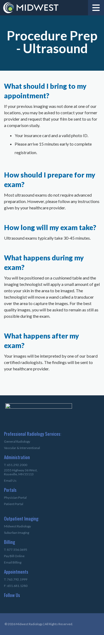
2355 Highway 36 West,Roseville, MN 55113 (21, 472)
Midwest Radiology (17, 526)
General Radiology (17, 441)
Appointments (12, 572)
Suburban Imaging (16, 533)
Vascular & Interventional (22, 448)
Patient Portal (13, 504)
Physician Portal (15, 497)
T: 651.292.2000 (15, 465)
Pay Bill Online (14, 556)
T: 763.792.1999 (15, 579)
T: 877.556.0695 (15, 550)
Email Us (10, 480)
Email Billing (12, 562)
